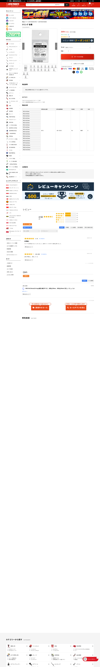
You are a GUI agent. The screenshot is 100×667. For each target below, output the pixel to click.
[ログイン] (78, 5)
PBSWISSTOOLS (13, 193)
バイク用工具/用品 (13, 125)
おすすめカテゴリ (12, 169)
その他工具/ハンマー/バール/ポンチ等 (13, 84)
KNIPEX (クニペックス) (14, 199)
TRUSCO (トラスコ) (13, 210)
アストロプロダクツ (13, 185)
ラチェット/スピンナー (13, 46)
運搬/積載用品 (12, 153)
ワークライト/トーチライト (13, 102)
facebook (77, 72)
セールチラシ (11, 23)
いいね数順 (90, 280)
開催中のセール (40, 306)
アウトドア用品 (12, 158)
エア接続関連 (12, 90)
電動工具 (11, 95)
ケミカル (10, 150)
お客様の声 (11, 26)
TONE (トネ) (12, 204)
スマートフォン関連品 (13, 166)
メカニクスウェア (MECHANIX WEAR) (15, 216)
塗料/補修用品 (12, 147)
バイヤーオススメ (12, 18)
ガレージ (11, 114)
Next (56, 46)
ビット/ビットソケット (13, 55)
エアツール (11, 93)
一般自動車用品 (12, 133)
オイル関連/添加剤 (13, 144)
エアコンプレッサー (13, 87)
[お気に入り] (84, 5)
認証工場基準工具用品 (13, 173)
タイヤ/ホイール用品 (13, 139)
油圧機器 (11, 111)
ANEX (10, 196)
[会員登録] (73, 5)
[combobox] (78, 47)
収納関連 (11, 108)
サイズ (62, 47)
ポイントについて (68, 34)
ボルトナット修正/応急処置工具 (13, 74)
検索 (66, 4)
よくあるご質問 (91, 1)
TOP (23, 100)
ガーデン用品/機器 (13, 161)
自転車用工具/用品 (13, 128)
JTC (10, 212)
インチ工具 (11, 66)
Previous (23, 46)
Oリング (36, 102)
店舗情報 (72, 1)
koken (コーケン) (13, 201)
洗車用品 (11, 136)
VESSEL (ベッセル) (13, 220)
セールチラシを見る (76, 306)
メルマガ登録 (77, 1)
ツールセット (11, 43)
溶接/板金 (11, 122)
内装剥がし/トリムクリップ (13, 69)
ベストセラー (11, 20)
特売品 (10, 29)
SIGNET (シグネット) (13, 190)
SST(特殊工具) (12, 77)
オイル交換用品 (12, 141)
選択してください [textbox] (69, 47)
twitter (73, 72)
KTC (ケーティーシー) (14, 187)
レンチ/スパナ (12, 52)
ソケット (10, 49)
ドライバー (11, 57)
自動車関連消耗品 (13, 130)
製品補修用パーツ (12, 176)
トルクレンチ (11, 63)
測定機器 (11, 80)
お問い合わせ (84, 1)
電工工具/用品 (12, 98)
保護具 (10, 155)
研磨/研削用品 (12, 116)
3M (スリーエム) (12, 207)
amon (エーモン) (13, 225)
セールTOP (11, 15)
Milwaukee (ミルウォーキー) (15, 232)
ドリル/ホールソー (12, 119)
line (81, 72)
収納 (10, 105)
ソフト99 (11, 228)
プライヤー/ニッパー (13, 60)
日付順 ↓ (84, 280)
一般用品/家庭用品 (13, 164)
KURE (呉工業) (12, 222)
